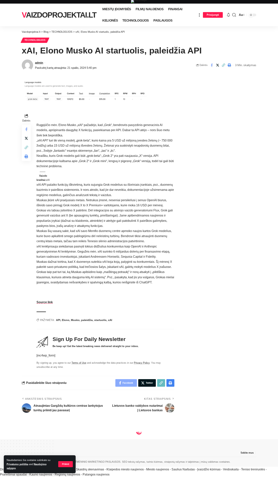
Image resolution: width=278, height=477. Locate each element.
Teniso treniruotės (253, 469)
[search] (234, 15)
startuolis (100, 320)
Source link (44, 302)
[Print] (229, 65)
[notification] (228, 15)
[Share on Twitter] (217, 65)
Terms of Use (78, 362)
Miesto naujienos (157, 469)
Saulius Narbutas (183, 469)
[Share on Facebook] (211, 65)
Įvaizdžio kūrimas (209, 469)
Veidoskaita (231, 469)
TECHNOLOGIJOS (35, 40)
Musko (75, 320)
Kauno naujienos (40, 474)
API (58, 320)
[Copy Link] (223, 65)
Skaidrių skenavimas (90, 469)
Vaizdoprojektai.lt (59, 15)
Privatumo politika (17, 464)
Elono (65, 320)
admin (39, 62)
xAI (110, 320)
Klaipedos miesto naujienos (125, 469)
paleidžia (87, 320)
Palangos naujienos (96, 474)
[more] (199, 15)
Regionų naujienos (67, 474)
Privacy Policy (142, 362)
